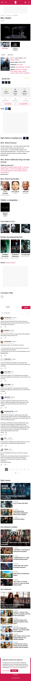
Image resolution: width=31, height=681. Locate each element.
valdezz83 (7, 397)
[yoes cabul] (2, 372)
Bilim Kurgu (10, 54)
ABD (25, 58)
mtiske (6, 449)
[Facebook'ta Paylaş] (6, 109)
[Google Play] (9, 82)
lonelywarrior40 (8, 411)
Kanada (17, 60)
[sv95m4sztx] (2, 359)
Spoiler (8, 307)
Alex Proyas (20, 64)
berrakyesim (7, 317)
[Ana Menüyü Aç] (2, 2)
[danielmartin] (2, 342)
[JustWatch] (26, 77)
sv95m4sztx (7, 359)
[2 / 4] (15, 228)
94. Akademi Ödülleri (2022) (14, 167)
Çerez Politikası (13, 667)
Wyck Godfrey (13, 71)
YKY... (6, 438)
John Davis (24, 69)
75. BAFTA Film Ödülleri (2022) (17, 169)
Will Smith (18, 69)
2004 (11, 58)
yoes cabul (7, 371)
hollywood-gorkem (10, 262)
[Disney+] (3, 82)
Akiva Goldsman (20, 67)
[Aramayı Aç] (5, 2)
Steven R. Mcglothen (24, 73)
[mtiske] (2, 449)
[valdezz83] (2, 397)
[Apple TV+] (6, 82)
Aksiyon (3, 54)
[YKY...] (2, 438)
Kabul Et (14, 670)
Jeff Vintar (27, 67)
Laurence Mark (14, 73)
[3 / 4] (25, 228)
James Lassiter (22, 71)
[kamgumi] (2, 330)
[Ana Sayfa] (15, 2)
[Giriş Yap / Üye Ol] (25, 2)
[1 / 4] (5, 228)
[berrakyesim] (2, 318)
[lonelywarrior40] (2, 411)
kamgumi (6, 330)
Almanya (12, 60)
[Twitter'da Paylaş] (9, 109)
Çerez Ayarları (5, 670)
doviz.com (15, 674)
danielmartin (7, 341)
